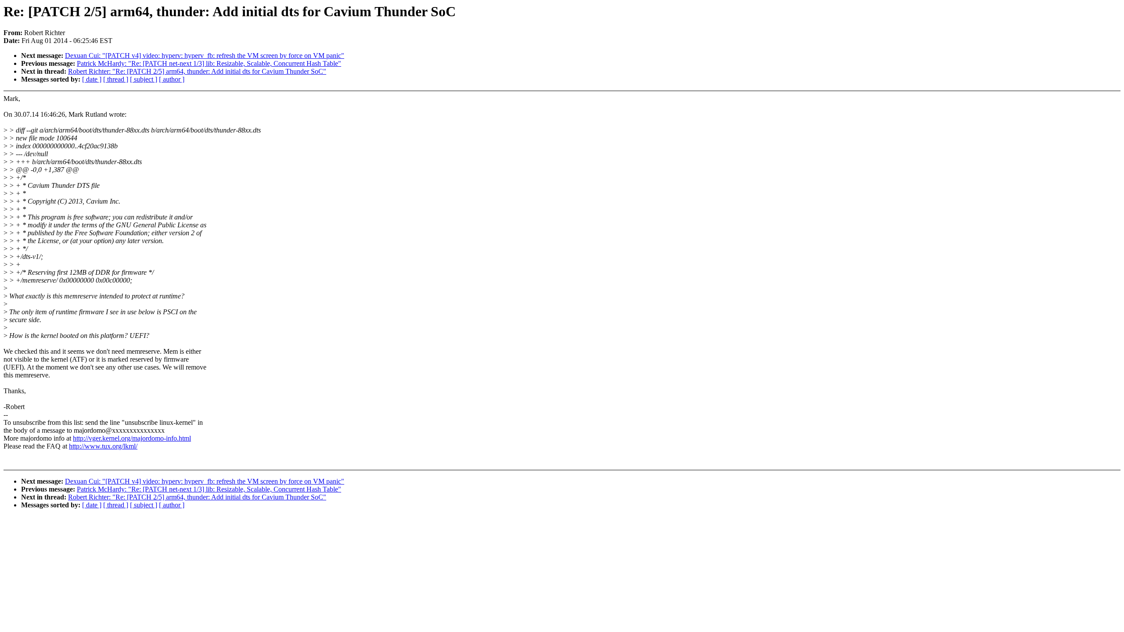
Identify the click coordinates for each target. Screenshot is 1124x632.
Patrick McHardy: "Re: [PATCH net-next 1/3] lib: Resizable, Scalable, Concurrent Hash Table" (209, 63)
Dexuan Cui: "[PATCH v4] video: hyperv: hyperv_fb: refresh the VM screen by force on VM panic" (204, 55)
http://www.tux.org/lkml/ (103, 446)
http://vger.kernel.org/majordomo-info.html (132, 438)
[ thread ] (115, 79)
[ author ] (171, 79)
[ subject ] (143, 79)
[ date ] (91, 79)
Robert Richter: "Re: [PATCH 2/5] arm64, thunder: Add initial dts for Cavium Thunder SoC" (197, 71)
